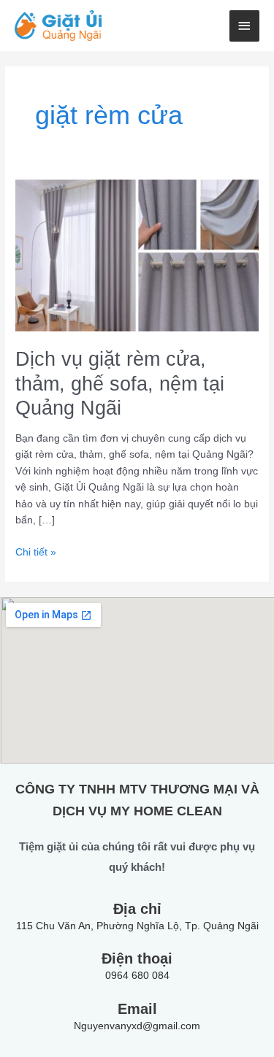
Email (137, 1009)
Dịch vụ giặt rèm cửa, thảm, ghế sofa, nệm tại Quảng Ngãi (119, 383)
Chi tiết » (35, 551)
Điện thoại (137, 958)
